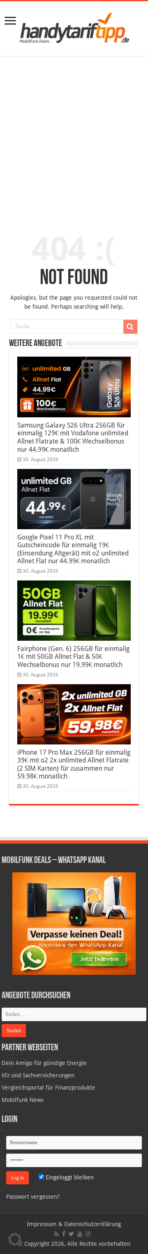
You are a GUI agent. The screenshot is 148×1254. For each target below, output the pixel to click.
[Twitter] (71, 1234)
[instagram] (88, 1234)
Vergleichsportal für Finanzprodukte (48, 1087)
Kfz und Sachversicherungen (38, 1075)
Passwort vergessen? (33, 1196)
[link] (10, 21)
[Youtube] (79, 1234)
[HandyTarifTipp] (74, 27)
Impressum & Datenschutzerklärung (74, 1224)
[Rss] (56, 1234)
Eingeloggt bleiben (69, 1177)
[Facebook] (63, 1234)
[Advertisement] (74, 140)
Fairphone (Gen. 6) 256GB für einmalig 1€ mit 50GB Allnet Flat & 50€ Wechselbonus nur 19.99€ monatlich (73, 657)
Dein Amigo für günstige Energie (44, 1063)
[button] (130, 327)
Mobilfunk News (23, 1100)
